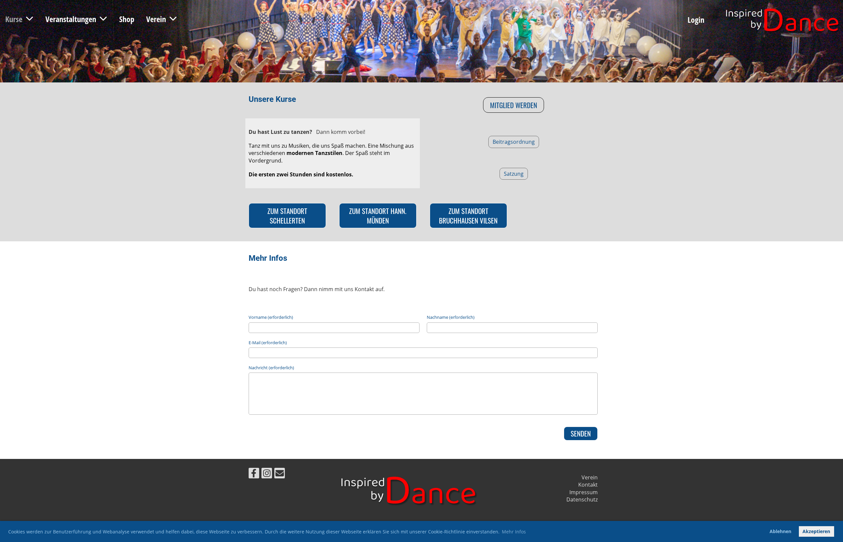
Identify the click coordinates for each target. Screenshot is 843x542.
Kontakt (588, 484)
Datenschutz (582, 499)
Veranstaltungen (70, 19)
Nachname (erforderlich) (451, 317)
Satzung (514, 173)
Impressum (583, 492)
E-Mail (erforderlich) (268, 343)
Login (696, 19)
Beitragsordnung (514, 141)
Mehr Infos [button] (514, 531)
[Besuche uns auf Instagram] (266, 474)
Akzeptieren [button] (816, 531)
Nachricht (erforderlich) (271, 368)
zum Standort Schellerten (287, 216)
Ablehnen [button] (780, 531)
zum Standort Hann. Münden (377, 216)
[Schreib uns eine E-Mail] (279, 474)
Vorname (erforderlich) (271, 317)
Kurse (13, 19)
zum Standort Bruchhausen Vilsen (468, 216)
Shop (126, 19)
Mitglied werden (513, 105)
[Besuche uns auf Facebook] (254, 474)
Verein (156, 19)
